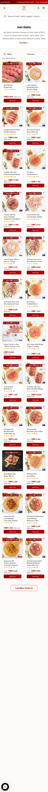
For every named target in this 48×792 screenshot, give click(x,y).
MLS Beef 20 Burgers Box (8, 86)
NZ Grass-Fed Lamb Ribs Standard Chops (34, 260)
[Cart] (43, 8)
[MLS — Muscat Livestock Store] (24, 8)
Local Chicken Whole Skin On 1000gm (11, 260)
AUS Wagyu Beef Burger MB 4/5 (10, 475)
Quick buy (12, 100)
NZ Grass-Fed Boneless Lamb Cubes (35, 430)
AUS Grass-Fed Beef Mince (32, 303)
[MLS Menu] (4, 8)
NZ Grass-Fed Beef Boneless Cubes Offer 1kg (9, 431)
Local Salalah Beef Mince (8, 388)
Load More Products (24, 588)
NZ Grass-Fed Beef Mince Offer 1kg (33, 131)
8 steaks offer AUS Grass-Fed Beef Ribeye (12, 173)
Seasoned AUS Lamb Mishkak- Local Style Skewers (11, 518)
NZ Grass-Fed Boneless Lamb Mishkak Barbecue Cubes (35, 518)
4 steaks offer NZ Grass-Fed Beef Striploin (12, 131)
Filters (9, 54)
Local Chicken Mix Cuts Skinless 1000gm (34, 216)
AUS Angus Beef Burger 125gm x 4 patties (35, 345)
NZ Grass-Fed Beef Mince (32, 173)
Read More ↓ (24, 43)
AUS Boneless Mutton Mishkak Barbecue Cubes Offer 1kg (34, 563)
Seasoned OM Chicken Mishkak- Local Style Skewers (11, 563)
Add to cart (12, 532)
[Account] (38, 8)
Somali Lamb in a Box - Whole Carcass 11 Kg (12, 345)
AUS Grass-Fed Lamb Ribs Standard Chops (11, 303)
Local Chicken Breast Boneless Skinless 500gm (32, 87)
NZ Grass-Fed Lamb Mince (31, 475)
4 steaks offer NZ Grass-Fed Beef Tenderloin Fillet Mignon (12, 217)
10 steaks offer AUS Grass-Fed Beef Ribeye (35, 388)
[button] (5, 787)
